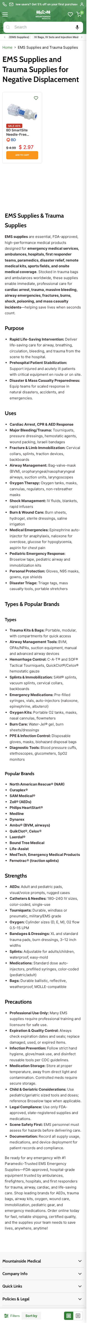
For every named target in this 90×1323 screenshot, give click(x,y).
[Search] (7, 27)
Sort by (31, 1316)
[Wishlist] (70, 14)
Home (7, 47)
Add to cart (22, 155)
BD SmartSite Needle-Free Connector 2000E (20, 134)
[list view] (78, 1316)
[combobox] (47, 27)
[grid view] (68, 1316)
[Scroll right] (81, 37)
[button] (77, 27)
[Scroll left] (4, 37)
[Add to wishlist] (36, 98)
